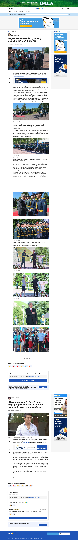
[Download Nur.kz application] (39, 3)
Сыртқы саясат (21, 11)
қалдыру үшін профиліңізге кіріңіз (34, 376)
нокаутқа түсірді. (41, 472)
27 (10, 485)
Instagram (44, 387)
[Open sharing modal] (9, 83)
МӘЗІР (12, 8)
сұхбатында (26, 442)
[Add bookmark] (9, 87)
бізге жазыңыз (27, 358)
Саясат (9, 11)
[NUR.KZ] (39, 8)
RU (62, 8)
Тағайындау (27, 11)
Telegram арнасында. (18, 76)
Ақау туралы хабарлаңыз (53, 533)
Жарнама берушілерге (64, 533)
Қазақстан (16, 11)
